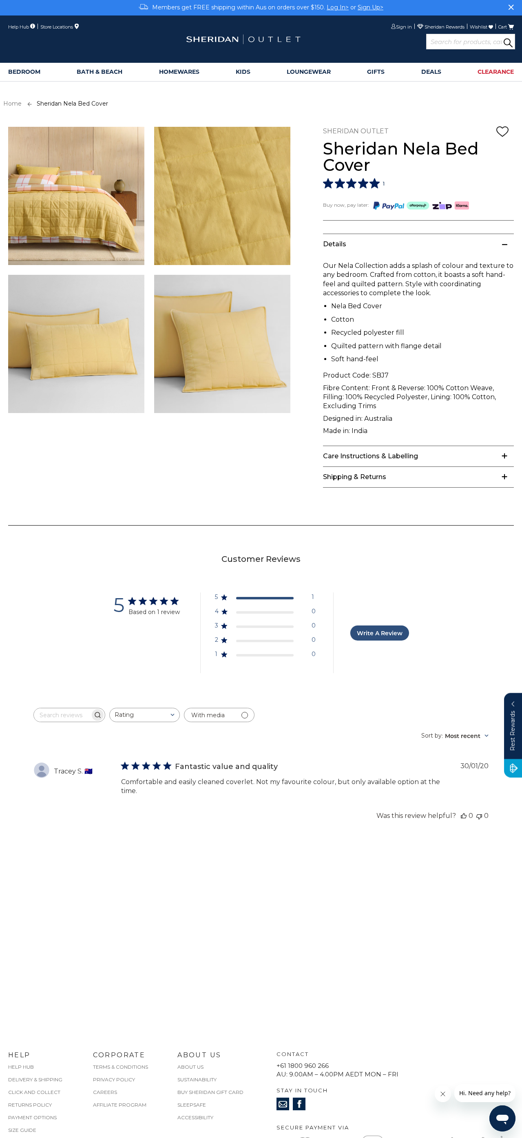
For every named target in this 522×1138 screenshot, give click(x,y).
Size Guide (22, 1130)
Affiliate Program (119, 1105)
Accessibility (195, 1117)
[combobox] (144, 715)
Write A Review (380, 633)
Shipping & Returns (354, 477)
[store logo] (243, 39)
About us (190, 1067)
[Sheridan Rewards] (440, 27)
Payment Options (32, 1117)
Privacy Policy (114, 1079)
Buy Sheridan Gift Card (210, 1092)
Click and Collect (34, 1092)
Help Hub (21, 1067)
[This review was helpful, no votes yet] (464, 816)
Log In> (338, 7)
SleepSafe (191, 1105)
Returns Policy (30, 1105)
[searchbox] (62, 715)
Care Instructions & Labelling (370, 456)
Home (12, 103)
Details (334, 244)
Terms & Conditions (120, 1067)
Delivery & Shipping (35, 1079)
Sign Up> (370, 7)
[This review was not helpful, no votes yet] (479, 816)
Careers (105, 1092)
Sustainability (197, 1079)
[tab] (418, 244)
